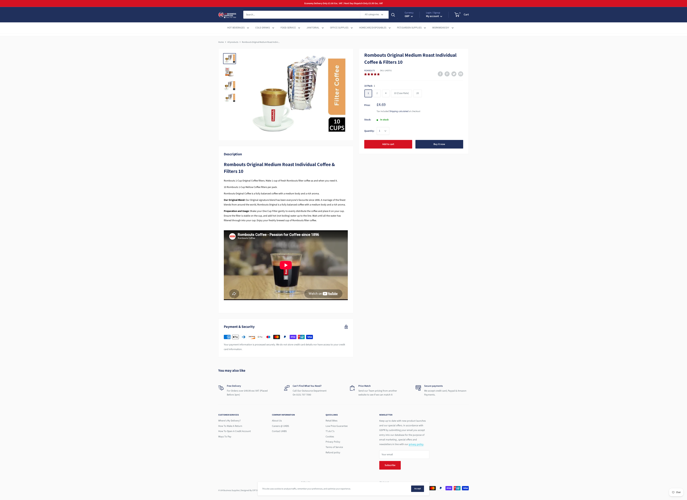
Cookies (330, 436)
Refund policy (333, 452)
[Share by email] (460, 73)
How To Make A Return (230, 426)
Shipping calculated (398, 111)
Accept (417, 488)
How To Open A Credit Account (234, 431)
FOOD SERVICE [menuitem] (288, 28)
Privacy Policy (333, 442)
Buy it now (439, 144)
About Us (277, 421)
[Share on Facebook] (440, 73)
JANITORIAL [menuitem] (313, 28)
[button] (372, 74)
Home (221, 42)
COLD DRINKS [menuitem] (262, 28)
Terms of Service (334, 447)
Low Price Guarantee (337, 426)
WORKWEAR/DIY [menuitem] (441, 28)
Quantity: (369, 131)
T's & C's (330, 431)
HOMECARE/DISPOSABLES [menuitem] (373, 28)
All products (232, 42)
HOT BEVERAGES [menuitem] (236, 28)
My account (432, 16)
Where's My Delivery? (229, 421)
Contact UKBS (279, 431)
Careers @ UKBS (280, 426)
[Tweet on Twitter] (453, 73)
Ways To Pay (224, 436)
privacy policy (416, 444)
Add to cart (388, 144)
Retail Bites (331, 421)
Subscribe (390, 465)
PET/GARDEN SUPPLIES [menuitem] (409, 28)
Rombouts (369, 70)
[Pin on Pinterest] (447, 73)
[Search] (393, 15)
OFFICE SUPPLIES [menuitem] (339, 28)
